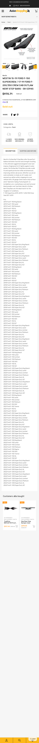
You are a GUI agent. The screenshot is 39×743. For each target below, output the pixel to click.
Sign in (22, 5)
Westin (4, 75)
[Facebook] (11, 115)
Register (27, 5)
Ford (13, 127)
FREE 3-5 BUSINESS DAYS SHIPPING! (19, 2)
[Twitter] (14, 115)
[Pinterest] (17, 115)
